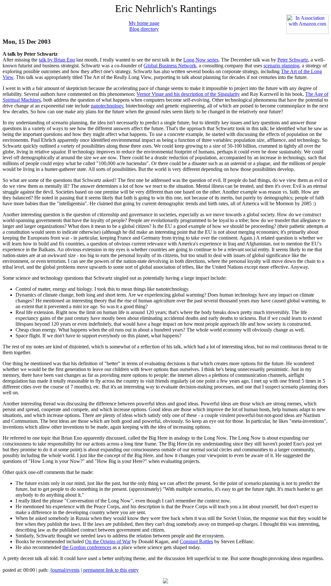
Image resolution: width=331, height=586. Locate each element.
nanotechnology (107, 105)
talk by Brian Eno (57, 59)
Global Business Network (170, 65)
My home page (144, 23)
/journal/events (65, 570)
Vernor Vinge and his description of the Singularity (188, 94)
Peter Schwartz (292, 59)
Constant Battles (196, 541)
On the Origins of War (108, 541)
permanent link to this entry (111, 570)
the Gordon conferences (86, 547)
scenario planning (281, 65)
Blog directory (144, 29)
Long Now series (201, 59)
